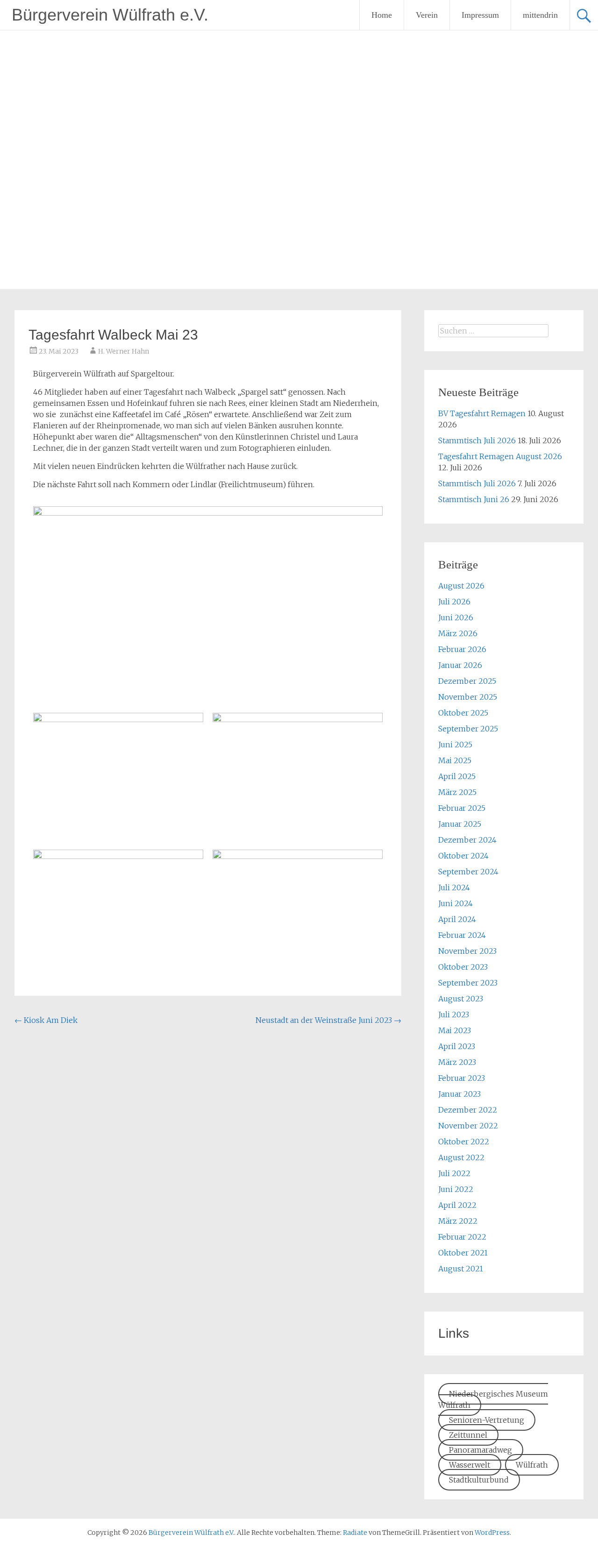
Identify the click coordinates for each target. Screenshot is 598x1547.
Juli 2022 (454, 1173)
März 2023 (457, 1062)
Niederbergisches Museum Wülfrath (493, 1399)
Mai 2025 (454, 760)
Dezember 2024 (467, 839)
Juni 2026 (455, 617)
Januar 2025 (459, 824)
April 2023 (456, 1046)
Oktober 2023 (463, 967)
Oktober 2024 (463, 855)
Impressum (480, 15)
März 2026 (457, 633)
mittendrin (540, 15)
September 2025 (468, 728)
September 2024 (468, 871)
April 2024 (457, 919)
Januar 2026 (460, 665)
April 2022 (457, 1205)
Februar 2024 (462, 935)
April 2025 (457, 776)
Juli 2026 (454, 601)
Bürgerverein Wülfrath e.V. (110, 14)
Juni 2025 (455, 744)
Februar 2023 (461, 1078)
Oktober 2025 (463, 712)
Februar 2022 (462, 1237)
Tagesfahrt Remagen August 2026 (500, 456)
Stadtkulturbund (479, 1479)
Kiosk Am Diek (46, 1020)
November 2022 (468, 1125)
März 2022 (457, 1221)
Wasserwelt (469, 1464)
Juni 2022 (455, 1189)
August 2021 (460, 1268)
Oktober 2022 (463, 1141)
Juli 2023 (453, 1014)
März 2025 (457, 792)
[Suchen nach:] (493, 330)
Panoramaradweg (480, 1450)
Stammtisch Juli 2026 (477, 440)
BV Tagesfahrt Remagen (482, 413)
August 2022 (461, 1157)
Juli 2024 (454, 887)
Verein (427, 15)
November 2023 (467, 951)
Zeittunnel (468, 1435)
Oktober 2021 (463, 1252)
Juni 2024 (455, 903)
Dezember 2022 (467, 1109)
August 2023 (460, 998)
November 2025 (467, 697)
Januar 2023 (459, 1094)
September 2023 (468, 982)
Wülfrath (532, 1464)
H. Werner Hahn (123, 351)
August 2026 (461, 585)
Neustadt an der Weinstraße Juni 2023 (328, 1020)
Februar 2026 (462, 649)
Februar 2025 (461, 808)
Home (381, 15)
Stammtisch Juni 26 (473, 499)
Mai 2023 (454, 1030)
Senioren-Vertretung (486, 1420)
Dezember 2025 (467, 681)
